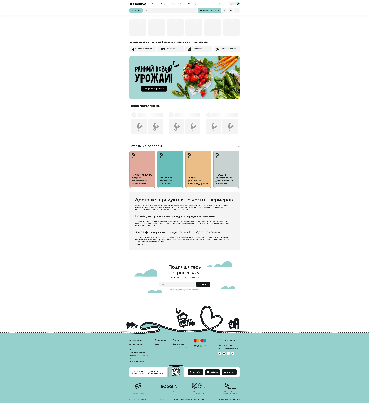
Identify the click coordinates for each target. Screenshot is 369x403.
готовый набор (176, 239)
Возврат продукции (136, 361)
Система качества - (229, 399)
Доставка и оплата (136, 344)
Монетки (132, 350)
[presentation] (234, 146)
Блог (156, 347)
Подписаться (203, 284)
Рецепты (132, 358)
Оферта (175, 399)
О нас (157, 344)
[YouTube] (224, 353)
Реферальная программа (138, 356)
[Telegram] (232, 353)
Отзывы (132, 347)
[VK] (219, 353)
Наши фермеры (178, 344)
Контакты (158, 350)
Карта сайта (164, 399)
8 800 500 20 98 (226, 340)
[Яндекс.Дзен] (228, 353)
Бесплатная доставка (137, 353)
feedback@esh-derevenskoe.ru (229, 348)
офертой (175, 290)
